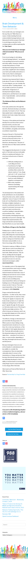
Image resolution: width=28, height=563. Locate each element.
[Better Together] (14, 7)
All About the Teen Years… (14, 434)
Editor (16, 28)
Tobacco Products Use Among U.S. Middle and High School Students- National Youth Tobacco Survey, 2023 (13, 505)
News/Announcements (7, 422)
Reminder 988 (6, 514)
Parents (14, 422)
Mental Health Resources (12, 421)
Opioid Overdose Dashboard (10, 516)
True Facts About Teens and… (14, 429)
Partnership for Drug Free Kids (16, 374)
